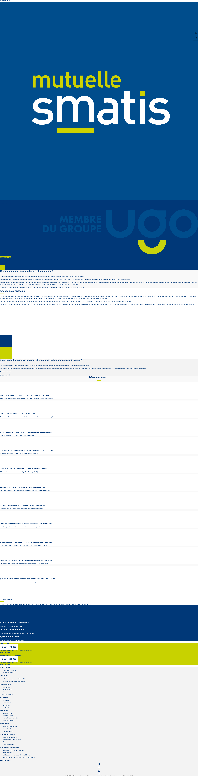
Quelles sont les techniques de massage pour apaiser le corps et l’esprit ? (27, 450)
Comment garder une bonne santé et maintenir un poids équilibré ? (24, 468)
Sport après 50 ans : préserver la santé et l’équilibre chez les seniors (26, 432)
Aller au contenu (5, 1)
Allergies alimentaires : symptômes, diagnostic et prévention (22, 505)
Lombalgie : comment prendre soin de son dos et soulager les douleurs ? (27, 523)
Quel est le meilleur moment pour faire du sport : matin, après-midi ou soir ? (27, 579)
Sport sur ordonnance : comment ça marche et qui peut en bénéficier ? (26, 395)
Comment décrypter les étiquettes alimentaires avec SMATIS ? (22, 487)
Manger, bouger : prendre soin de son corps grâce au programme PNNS (26, 542)
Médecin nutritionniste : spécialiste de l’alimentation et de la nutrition (26, 560)
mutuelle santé (42, 368)
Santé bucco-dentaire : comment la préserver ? (17, 413)
